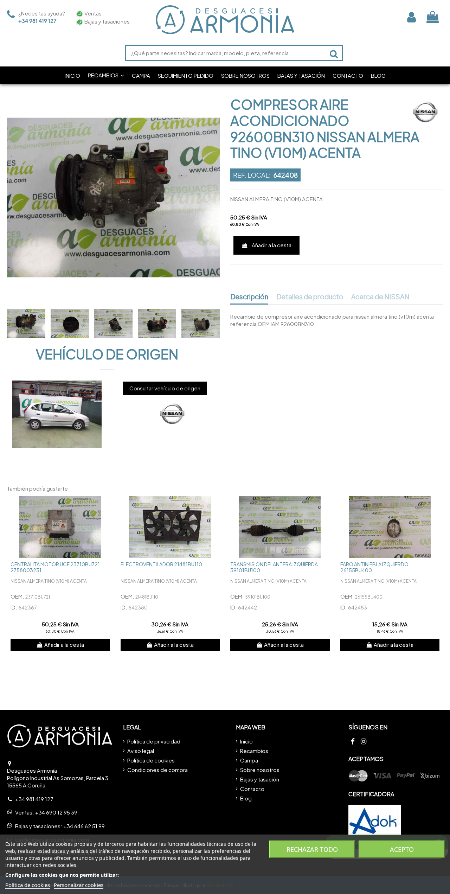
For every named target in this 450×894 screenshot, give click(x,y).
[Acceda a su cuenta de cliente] (411, 17)
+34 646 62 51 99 (84, 826)
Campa (249, 760)
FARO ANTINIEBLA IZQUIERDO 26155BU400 (374, 567)
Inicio (246, 741)
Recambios (254, 750)
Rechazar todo (312, 849)
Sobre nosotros (259, 769)
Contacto (252, 788)
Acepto (402, 849)
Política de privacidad (153, 741)
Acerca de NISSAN (380, 297)
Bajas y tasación (259, 779)
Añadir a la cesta (271, 245)
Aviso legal (140, 750)
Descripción (249, 297)
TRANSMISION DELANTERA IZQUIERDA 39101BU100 (274, 567)
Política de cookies (151, 760)
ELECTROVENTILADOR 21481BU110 (161, 564)
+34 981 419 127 (37, 20)
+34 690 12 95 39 (56, 812)
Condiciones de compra (157, 769)
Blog (246, 798)
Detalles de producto (309, 297)
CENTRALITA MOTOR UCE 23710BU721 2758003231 (55, 567)
